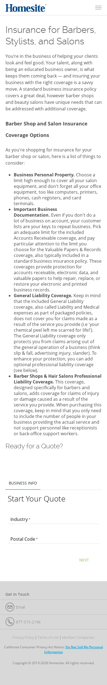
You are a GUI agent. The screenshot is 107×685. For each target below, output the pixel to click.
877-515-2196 (28, 621)
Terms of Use (48, 637)
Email (20, 607)
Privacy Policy (23, 637)
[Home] (26, 7)
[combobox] (53, 520)
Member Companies (78, 637)
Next (84, 560)
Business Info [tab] (23, 483)
